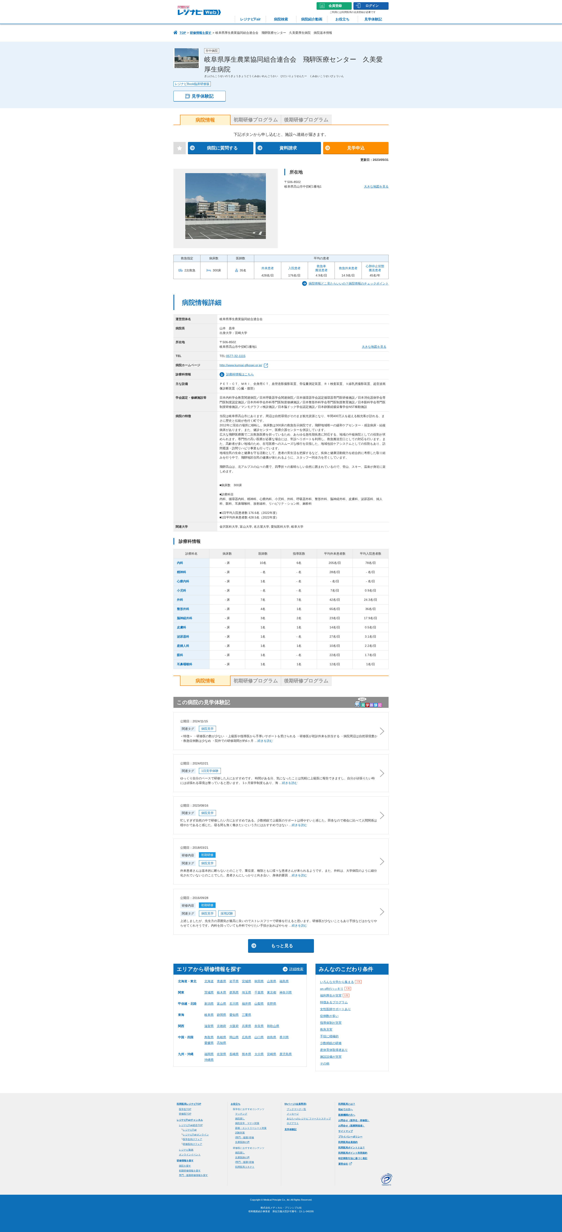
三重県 (246, 1015)
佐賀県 (221, 1054)
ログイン (372, 5)
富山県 (221, 1003)
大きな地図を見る (376, 186)
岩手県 (234, 981)
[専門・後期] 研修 (244, 1137)
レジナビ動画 (186, 1149)
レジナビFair (250, 19)
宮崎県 (271, 1054)
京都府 (221, 1026)
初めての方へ (345, 1109)
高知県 (221, 1043)
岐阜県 (209, 1015)
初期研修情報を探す (190, 1170)
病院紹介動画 (311, 19)
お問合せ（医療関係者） (351, 1125)
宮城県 (246, 981)
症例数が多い (329, 1016)
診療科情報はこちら (240, 374)
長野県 (271, 1003)
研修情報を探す (200, 32)
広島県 (246, 1037)
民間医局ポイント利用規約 (352, 1152)
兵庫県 (246, 1026)
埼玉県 (246, 992)
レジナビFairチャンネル (190, 1120)
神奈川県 (285, 992)
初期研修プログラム (256, 119)
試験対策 (240, 1132)
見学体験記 (373, 19)
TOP (183, 32)
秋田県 (259, 981)
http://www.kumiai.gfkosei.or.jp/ (241, 365)
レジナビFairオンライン (196, 1134)
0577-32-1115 (235, 356)
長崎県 (234, 1054)
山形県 (271, 981)
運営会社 (343, 1163)
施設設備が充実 (331, 1056)
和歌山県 (273, 1026)
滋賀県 (209, 1026)
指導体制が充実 (331, 1022)
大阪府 (234, 1026)
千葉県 (259, 992)
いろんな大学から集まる (340, 982)
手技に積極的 (329, 1036)
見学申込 (356, 147)
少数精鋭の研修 (331, 1043)
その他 (324, 1063)
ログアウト (293, 1123)
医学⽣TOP (185, 1109)
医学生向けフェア (192, 1139)
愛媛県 (209, 1043)
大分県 (259, 1054)
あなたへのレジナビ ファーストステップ (309, 1118)
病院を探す (185, 1165)
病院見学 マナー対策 (247, 1123)
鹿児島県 (285, 1054)
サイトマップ (345, 1131)
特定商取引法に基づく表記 (352, 1158)
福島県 (284, 981)
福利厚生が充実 (334, 995)
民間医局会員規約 (348, 1142)
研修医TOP (185, 1113)
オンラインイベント (190, 1154)
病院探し (240, 1118)
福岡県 (209, 1054)
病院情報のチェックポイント (349, 283)
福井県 (246, 1003)
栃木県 (221, 992)
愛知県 (234, 1015)
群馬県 (234, 992)
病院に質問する (222, 147)
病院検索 (281, 19)
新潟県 (209, 1003)
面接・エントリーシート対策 (251, 1128)
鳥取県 (209, 1037)
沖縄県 (209, 1060)
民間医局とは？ (346, 1104)
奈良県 (259, 1026)
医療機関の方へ (346, 1115)
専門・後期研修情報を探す (193, 1175)
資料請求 (288, 147)
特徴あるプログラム (334, 1002)
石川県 (234, 1003)
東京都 (271, 992)
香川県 (284, 1037)
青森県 (221, 981)
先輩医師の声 (242, 1142)
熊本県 (246, 1054)
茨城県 (209, 992)
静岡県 (221, 1015)
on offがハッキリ (335, 988)
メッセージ (293, 1113)
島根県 (221, 1037)
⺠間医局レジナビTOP (189, 1104)
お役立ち (342, 19)
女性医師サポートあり (335, 1009)
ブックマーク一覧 (296, 1109)
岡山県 (234, 1037)
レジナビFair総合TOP (191, 1125)
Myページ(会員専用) (295, 1104)
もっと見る (282, 945)
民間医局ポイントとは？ (351, 1147)
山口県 (259, 1037)
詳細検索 (296, 969)
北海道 (209, 981)
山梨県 (259, 1003)
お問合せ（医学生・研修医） (354, 1120)
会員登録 (335, 5)
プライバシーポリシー (350, 1136)
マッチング (241, 1113)
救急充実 (326, 1029)
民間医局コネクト (244, 1167)
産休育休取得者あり (334, 1050)
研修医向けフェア (192, 1144)
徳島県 (271, 1037)
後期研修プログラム (306, 119)
